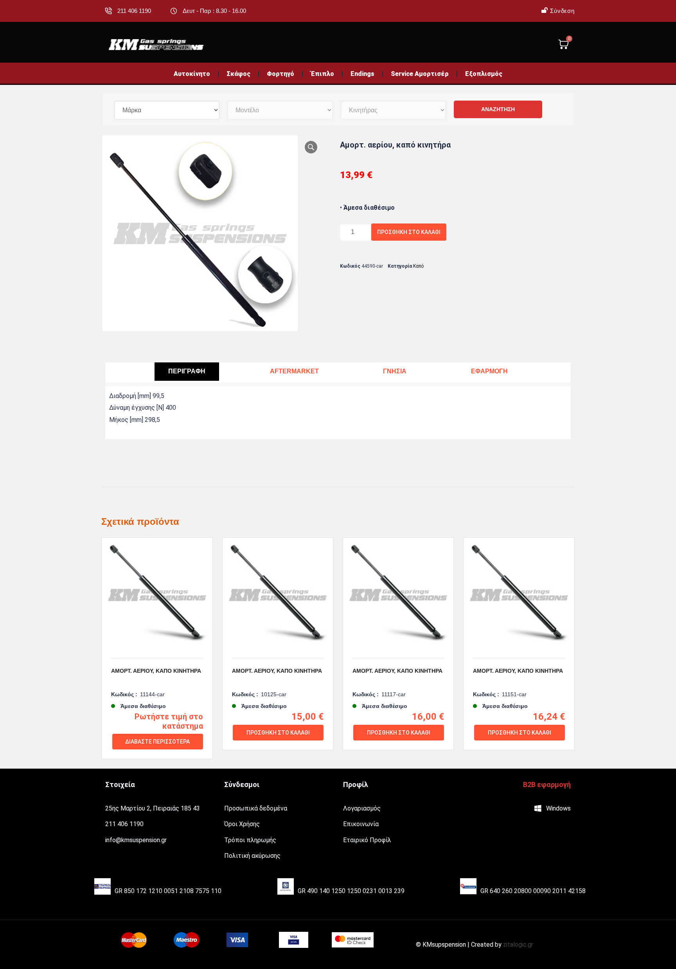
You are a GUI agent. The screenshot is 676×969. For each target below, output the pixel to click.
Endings (362, 73)
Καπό (418, 266)
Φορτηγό (280, 73)
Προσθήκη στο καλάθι (408, 232)
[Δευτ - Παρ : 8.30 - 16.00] (174, 11)
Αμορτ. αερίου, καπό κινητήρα (156, 671)
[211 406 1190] (108, 11)
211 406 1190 (134, 10)
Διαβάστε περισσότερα (157, 741)
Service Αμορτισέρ (420, 73)
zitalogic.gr (518, 944)
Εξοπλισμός (483, 73)
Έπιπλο (322, 73)
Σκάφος (238, 73)
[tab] (187, 371)
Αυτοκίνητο (192, 73)
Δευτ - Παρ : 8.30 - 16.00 (214, 10)
